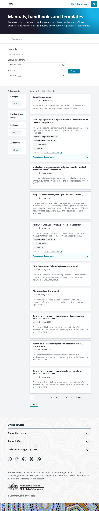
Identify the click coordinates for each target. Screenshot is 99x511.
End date (12, 70)
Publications (17, 39)
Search (74, 71)
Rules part (15, 125)
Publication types (15, 116)
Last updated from (16, 59)
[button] (80, 4)
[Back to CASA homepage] (26, 486)
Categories (15, 96)
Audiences (15, 142)
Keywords (12, 49)
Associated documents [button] (43, 157)
